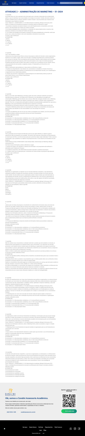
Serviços (14, 3)
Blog (58, 3)
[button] (69, 411)
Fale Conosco (50, 3)
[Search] (82, 3)
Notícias (31, 3)
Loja (40, 430)
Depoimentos (40, 3)
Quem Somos (22, 3)
